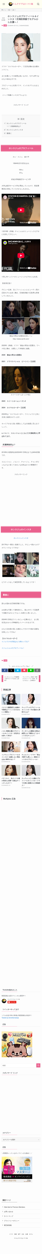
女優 (5, 25)
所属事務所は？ (15, 126)
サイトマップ (8, 1216)
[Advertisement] (21, 497)
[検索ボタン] (38, 4)
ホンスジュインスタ (21, 538)
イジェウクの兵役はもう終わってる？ (15, 641)
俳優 (15, 1234)
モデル (31, 1234)
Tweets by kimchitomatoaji (10, 1018)
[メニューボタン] (4, 4)
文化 (23, 1234)
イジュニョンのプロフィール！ (13, 648)
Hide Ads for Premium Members (14, 1207)
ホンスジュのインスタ (15, 129)
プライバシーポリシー (11, 1221)
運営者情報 (8, 1225)
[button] (5, 670)
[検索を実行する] (38, 1065)
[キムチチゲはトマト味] (21, 4)
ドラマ (11, 1234)
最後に (9, 133)
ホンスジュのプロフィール (16, 123)
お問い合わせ (8, 1211)
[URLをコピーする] (37, 670)
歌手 (19, 1234)
